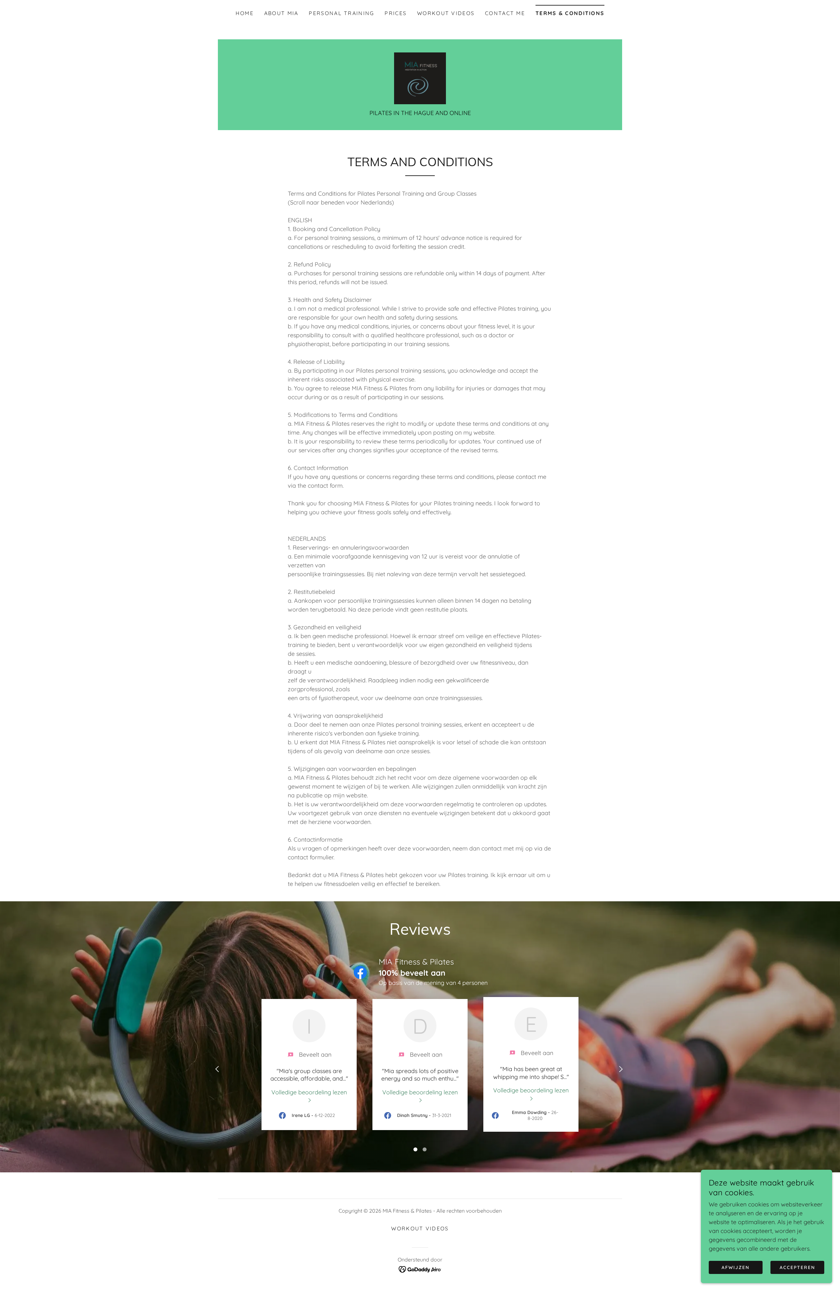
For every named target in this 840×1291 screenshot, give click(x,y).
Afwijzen (735, 1267)
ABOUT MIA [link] (281, 13)
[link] (420, 78)
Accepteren (797, 1267)
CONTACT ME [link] (505, 13)
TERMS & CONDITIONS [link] (570, 13)
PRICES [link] (396, 13)
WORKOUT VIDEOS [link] (445, 13)
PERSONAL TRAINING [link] (341, 13)
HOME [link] (245, 13)
